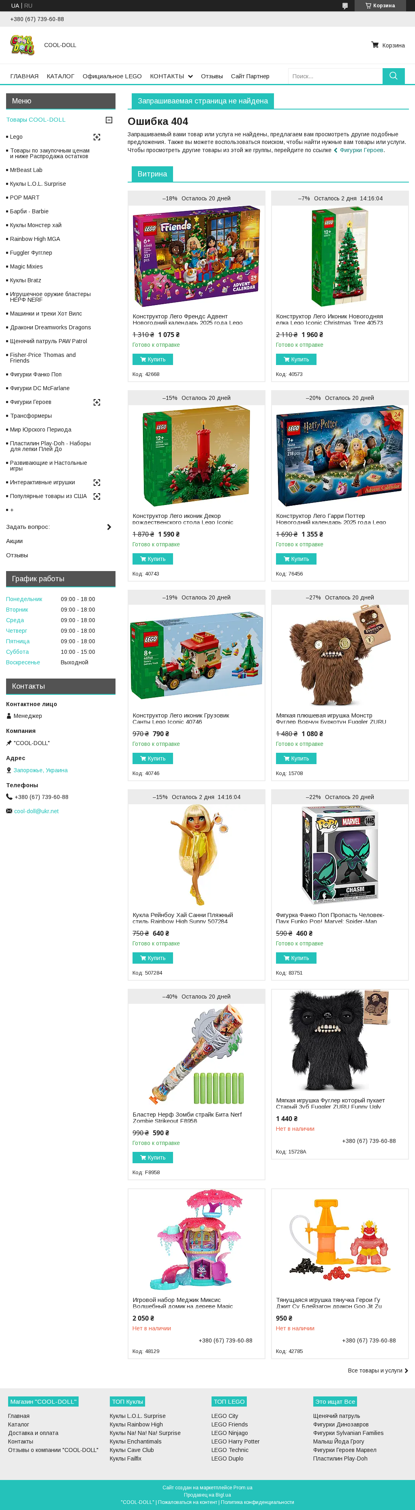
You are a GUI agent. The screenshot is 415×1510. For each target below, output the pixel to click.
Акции (14, 540)
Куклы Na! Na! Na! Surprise (145, 1433)
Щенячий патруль (336, 1416)
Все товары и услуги (375, 1370)
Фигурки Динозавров (341, 1424)
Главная (19, 1416)
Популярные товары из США (48, 496)
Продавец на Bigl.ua (207, 1495)
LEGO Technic (230, 1450)
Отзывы (212, 76)
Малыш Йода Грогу (338, 1441)
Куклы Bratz (25, 280)
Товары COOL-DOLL (36, 119)
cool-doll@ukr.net (36, 811)
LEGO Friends (230, 1424)
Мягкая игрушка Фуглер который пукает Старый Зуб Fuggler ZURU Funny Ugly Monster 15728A (330, 1107)
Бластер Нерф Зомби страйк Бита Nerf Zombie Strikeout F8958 (187, 1117)
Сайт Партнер (250, 76)
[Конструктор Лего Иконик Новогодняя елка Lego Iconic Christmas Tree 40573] (340, 256)
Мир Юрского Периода (40, 429)
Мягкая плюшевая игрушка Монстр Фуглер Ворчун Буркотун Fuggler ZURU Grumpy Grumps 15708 (331, 722)
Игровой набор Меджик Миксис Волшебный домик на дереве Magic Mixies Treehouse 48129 (183, 1306)
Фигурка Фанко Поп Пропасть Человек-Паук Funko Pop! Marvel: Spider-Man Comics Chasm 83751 (330, 921)
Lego (16, 136)
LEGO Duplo (228, 1458)
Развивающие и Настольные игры (48, 466)
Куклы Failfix (125, 1458)
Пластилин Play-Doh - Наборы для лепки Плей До (50, 446)
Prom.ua (242, 1488)
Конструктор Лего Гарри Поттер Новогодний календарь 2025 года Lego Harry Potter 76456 (331, 522)
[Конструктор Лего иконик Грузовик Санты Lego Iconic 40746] (196, 655)
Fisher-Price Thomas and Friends (43, 358)
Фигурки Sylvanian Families (348, 1433)
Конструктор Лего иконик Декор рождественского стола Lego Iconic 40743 (183, 522)
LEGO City (225, 1416)
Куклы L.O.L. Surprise (38, 183)
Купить (157, 359)
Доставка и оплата (33, 1433)
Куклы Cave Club (132, 1450)
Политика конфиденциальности (257, 1502)
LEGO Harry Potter (236, 1441)
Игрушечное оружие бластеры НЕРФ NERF (50, 297)
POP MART (25, 197)
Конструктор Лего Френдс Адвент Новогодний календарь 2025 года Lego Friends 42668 (188, 323)
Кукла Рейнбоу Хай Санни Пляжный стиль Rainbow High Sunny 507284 (183, 918)
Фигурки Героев (361, 149)
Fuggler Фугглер (31, 252)
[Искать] (394, 76)
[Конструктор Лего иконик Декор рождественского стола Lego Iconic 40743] (196, 456)
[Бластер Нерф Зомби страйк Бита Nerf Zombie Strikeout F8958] (196, 1054)
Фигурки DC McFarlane (40, 388)
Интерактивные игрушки (42, 482)
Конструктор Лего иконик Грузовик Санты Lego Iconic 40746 (181, 718)
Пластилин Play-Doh (340, 1458)
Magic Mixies (26, 266)
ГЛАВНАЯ (24, 76)
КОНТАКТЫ (167, 76)
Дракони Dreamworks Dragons (50, 327)
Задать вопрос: (28, 526)
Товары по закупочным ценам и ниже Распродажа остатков (50, 153)
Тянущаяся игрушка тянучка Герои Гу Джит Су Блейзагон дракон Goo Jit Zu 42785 (329, 1306)
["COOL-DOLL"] (22, 45)
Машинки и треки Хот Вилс (46, 313)
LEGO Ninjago (230, 1433)
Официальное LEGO (112, 76)
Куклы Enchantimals (136, 1441)
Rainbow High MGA (35, 239)
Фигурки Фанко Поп (36, 374)
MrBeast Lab (26, 170)
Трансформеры (31, 415)
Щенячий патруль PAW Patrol (48, 341)
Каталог (18, 1424)
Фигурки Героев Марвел (344, 1450)
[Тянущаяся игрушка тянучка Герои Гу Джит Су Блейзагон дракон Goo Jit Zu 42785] (340, 1240)
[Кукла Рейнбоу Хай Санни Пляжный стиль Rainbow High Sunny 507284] (196, 855)
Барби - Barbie (29, 211)
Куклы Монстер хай (36, 225)
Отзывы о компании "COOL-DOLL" (53, 1450)
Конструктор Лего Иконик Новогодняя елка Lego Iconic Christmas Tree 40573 (329, 319)
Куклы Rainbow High (136, 1424)
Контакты (20, 1441)
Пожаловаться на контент (187, 1502)
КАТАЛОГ (61, 76)
